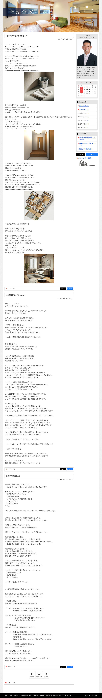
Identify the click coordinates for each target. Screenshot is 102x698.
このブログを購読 (84, 158)
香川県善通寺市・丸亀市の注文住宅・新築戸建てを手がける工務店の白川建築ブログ (51, 16)
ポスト (64, 288)
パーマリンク (11, 288)
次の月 (46, 674)
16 (81, 91)
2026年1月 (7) (84, 109)
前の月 (32, 674)
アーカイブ (82, 102)
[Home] (6, 683)
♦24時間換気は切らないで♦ (15, 295)
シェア (71, 288)
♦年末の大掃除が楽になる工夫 (16, 36)
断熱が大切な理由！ (13, 476)
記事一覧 (39, 676)
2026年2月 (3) (84, 106)
